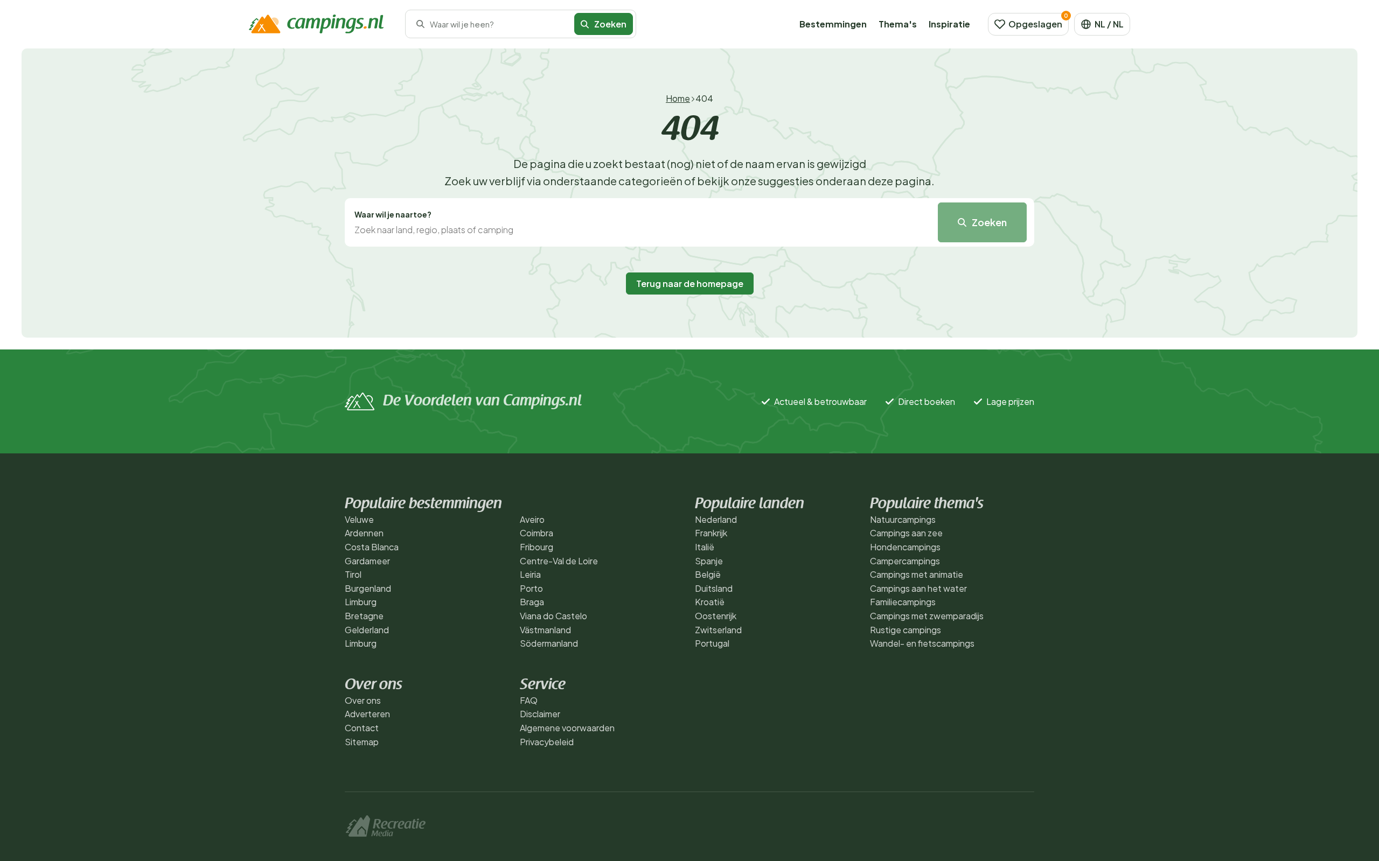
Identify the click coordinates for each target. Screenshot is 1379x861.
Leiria (530, 574)
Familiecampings (903, 601)
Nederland (716, 519)
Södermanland (549, 643)
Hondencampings (905, 546)
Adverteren (367, 713)
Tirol (353, 574)
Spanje (709, 560)
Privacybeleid (547, 741)
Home (678, 98)
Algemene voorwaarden (567, 727)
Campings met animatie (916, 574)
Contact (362, 727)
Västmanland (545, 629)
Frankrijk (711, 532)
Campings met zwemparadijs (927, 615)
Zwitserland (718, 629)
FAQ (529, 700)
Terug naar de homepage (689, 283)
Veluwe (359, 519)
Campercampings (905, 560)
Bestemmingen (833, 24)
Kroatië (710, 601)
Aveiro (532, 519)
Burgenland (368, 588)
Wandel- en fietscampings (922, 643)
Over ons (363, 700)
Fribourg (536, 546)
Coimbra (536, 532)
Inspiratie (949, 24)
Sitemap (362, 741)
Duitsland (714, 588)
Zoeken (989, 222)
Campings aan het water (918, 588)
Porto (531, 588)
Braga (532, 601)
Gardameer (367, 560)
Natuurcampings (903, 519)
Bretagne (364, 615)
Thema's (898, 24)
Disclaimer (540, 713)
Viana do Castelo (553, 615)
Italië (704, 546)
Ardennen (364, 532)
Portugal (712, 643)
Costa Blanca (372, 546)
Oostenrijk (715, 615)
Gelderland (367, 629)
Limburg (361, 601)
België (708, 574)
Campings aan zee (906, 532)
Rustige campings (905, 629)
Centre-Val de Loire (559, 560)
